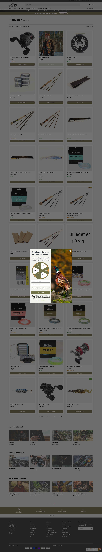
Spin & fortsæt (40, 292)
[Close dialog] (70, 251)
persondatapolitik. (42, 299)
